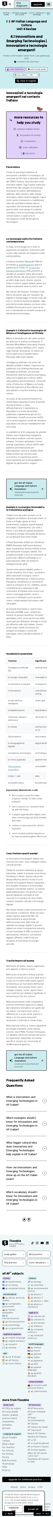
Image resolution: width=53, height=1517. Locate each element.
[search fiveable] (10, 4)
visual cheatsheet (16, 69)
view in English (28, 80)
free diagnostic (22, 4)
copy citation (22, 75)
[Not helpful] (29, 1219)
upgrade (37, 4)
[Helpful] (24, 1219)
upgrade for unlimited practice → (27, 1479)
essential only (14, 1509)
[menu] (48, 4)
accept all (33, 1509)
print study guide (38, 69)
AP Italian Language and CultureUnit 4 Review (26, 25)
